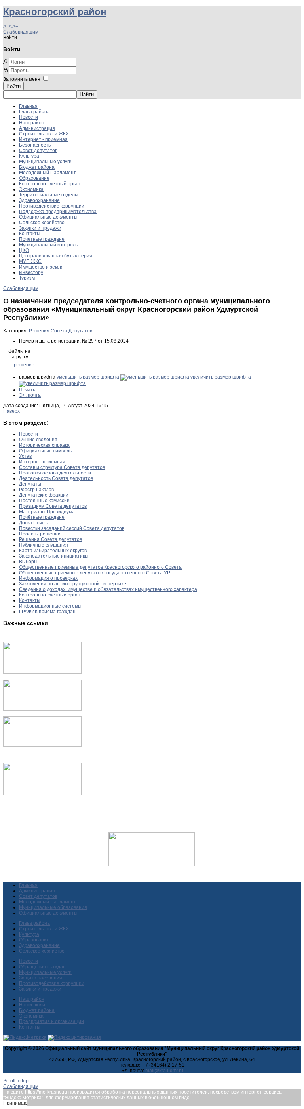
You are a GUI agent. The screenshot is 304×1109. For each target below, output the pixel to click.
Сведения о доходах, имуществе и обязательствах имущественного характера (108, 589)
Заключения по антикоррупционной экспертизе (72, 584)
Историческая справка (44, 445)
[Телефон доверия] (42, 793)
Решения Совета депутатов (50, 539)
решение (24, 365)
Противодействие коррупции (51, 206)
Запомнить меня (21, 79)
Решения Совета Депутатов (60, 330)
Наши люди (32, 1005)
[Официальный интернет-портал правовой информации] (151, 875)
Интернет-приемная (42, 462)
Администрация (37, 128)
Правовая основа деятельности (55, 473)
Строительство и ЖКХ (44, 134)
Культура (29, 156)
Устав (25, 456)
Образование (34, 178)
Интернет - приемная (43, 139)
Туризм (27, 278)
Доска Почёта (34, 523)
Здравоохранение (39, 200)
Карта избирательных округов (53, 550)
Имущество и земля (41, 267)
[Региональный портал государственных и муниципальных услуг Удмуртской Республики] (42, 709)
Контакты (29, 233)
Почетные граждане (42, 239)
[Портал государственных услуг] (42, 672)
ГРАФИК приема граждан (47, 611)
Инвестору (31, 272)
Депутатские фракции (43, 495)
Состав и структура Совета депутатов (62, 467)
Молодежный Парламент (47, 172)
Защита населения (40, 978)
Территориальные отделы (48, 195)
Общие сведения (38, 439)
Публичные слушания (43, 545)
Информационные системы (50, 606)
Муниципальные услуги (45, 161)
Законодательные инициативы (54, 556)
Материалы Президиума (47, 511)
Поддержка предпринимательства (58, 211)
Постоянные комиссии (44, 500)
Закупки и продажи (40, 228)
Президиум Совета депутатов (53, 506)
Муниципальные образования (53, 907)
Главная (28, 106)
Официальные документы (48, 217)
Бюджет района (37, 167)
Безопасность (35, 145)
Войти (13, 86)
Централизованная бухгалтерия (55, 256)
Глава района (34, 111)
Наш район (31, 123)
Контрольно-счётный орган (49, 184)
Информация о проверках (48, 578)
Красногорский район (54, 11)
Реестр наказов (36, 489)
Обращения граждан (42, 967)
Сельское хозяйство (42, 222)
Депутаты (30, 484)
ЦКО (24, 250)
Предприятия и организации (51, 1021)
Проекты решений (40, 534)
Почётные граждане (42, 517)
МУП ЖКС (30, 261)
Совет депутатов (38, 150)
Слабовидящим (20, 32)
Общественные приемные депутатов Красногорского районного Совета (100, 567)
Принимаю (15, 1103)
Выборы (28, 561)
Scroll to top (15, 1081)
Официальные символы (46, 451)
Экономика (31, 189)
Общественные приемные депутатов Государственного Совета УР (94, 572)
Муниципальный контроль (48, 245)
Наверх (11, 411)
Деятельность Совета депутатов (56, 478)
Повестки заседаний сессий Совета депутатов (71, 528)
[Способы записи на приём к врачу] (42, 745)
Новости (28, 117)
